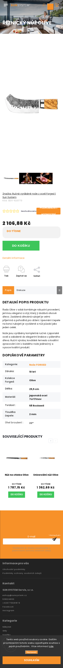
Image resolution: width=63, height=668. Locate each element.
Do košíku (21, 245)
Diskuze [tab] (21, 290)
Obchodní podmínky (14, 569)
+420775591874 (11, 603)
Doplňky (7, 635)
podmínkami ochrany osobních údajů (31, 551)
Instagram (8, 610)
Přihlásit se (54, 539)
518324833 (8, 599)
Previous (51, 441)
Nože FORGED (37, 364)
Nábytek (7, 627)
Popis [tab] (8, 290)
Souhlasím (31, 660)
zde (51, 646)
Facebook (8, 607)
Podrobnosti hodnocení (48, 211)
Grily (5, 631)
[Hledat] (43, 5)
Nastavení (31, 652)
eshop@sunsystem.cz (15, 595)
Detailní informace (14, 258)
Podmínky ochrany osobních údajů (22, 573)
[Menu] (5, 4)
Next (56, 441)
